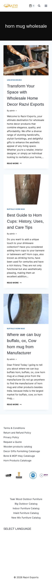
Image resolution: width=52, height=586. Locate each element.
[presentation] (26, 60)
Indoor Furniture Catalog (26, 508)
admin (12, 111)
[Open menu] (46, 5)
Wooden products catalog (17, 446)
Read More (14, 163)
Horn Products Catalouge (17, 460)
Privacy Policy (11, 437)
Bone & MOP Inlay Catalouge (19, 455)
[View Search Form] (39, 5)
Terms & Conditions (14, 428)
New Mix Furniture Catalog (26, 517)
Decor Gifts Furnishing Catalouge (21, 451)
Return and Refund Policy (17, 432)
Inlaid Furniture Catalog (26, 512)
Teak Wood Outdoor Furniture (26, 499)
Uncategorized (14, 80)
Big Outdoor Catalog (26, 503)
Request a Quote (12, 441)
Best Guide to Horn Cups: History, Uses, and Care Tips (25, 221)
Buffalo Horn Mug (16, 209)
